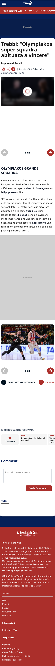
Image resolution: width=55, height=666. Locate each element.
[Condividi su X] (13, 69)
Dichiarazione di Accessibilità (16, 656)
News (4, 600)
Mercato (6, 604)
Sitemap (6, 644)
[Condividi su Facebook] (8, 69)
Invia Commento (38, 488)
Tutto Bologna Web (12, 10)
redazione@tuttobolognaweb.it (17, 570)
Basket (31, 10)
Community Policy (10, 648)
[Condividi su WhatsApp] (3, 69)
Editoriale (6, 615)
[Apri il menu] (4, 3)
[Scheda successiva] (50, 152)
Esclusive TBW (9, 611)
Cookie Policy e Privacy (12, 652)
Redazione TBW (9, 630)
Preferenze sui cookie (12, 659)
